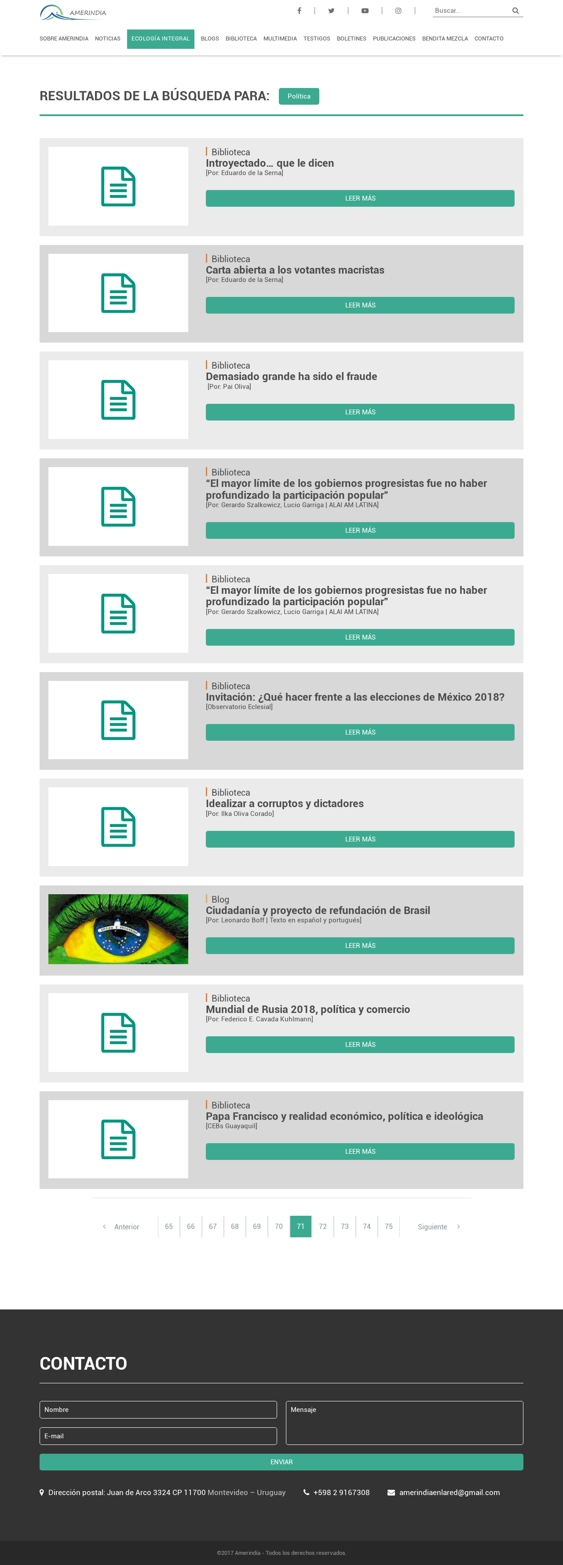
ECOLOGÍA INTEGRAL (161, 38)
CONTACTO (489, 38)
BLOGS (210, 38)
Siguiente (433, 1226)
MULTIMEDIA (280, 38)
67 (213, 1226)
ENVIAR (282, 1462)
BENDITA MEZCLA (445, 38)
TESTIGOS (316, 38)
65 (169, 1226)
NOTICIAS (108, 38)
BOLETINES (351, 38)
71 (301, 1226)
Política (299, 96)
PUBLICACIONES (394, 38)
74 (367, 1226)
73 (345, 1226)
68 (235, 1226)
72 (323, 1226)
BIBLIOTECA (241, 38)
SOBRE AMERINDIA (64, 38)
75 (389, 1226)
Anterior (126, 1226)
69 (257, 1226)
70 (279, 1226)
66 (191, 1226)
